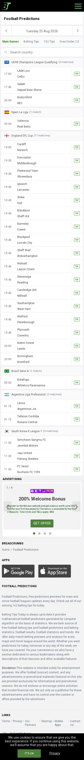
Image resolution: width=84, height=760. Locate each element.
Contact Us (75, 723)
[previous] (6, 31)
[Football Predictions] (5, 6)
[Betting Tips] (18, 570)
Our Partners (30, 723)
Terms (6, 721)
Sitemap (46, 721)
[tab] (42, 41)
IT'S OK (29, 753)
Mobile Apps (59, 723)
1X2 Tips (49, 41)
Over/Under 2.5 (69, 41)
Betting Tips (31, 41)
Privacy (17, 721)
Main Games (10, 41)
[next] (77, 31)
